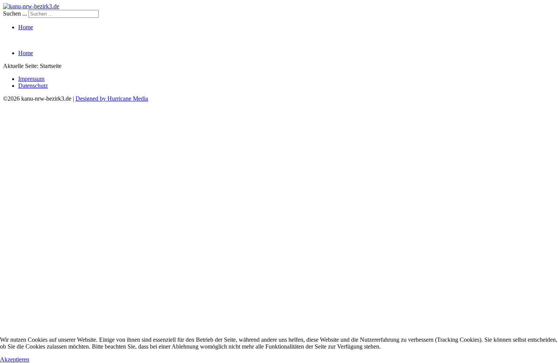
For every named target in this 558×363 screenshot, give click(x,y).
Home (25, 27)
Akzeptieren (14, 359)
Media (140, 98)
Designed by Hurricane (104, 98)
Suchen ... (15, 13)
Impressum (31, 79)
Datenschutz (33, 85)
